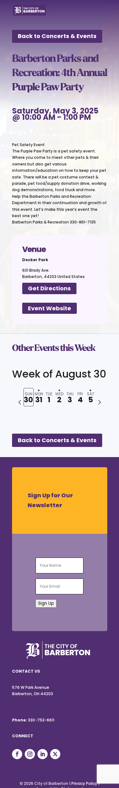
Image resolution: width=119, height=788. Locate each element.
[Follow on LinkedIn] (42, 754)
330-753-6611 (41, 720)
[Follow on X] (55, 754)
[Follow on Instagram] (30, 754)
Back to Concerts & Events (57, 36)
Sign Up (46, 603)
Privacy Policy (84, 783)
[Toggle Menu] (99, 14)
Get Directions (49, 288)
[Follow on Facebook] (17, 754)
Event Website (49, 308)
